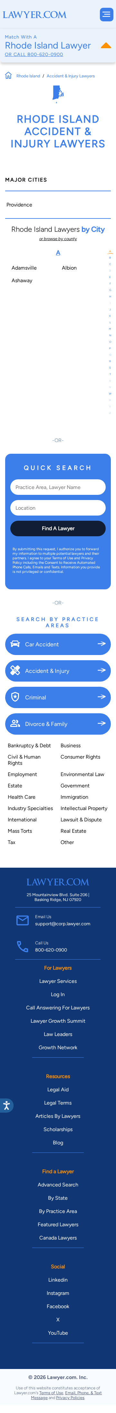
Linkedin (58, 1280)
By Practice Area (58, 1211)
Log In (58, 994)
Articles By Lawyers (57, 1116)
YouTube (58, 1333)
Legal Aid (58, 1089)
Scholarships (58, 1129)
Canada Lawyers (58, 1238)
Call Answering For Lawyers (58, 1008)
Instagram (58, 1293)
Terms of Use (51, 1392)
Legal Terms (58, 1103)
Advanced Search (58, 1185)
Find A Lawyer (58, 528)
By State (58, 1198)
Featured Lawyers (58, 1224)
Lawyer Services (58, 981)
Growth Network (58, 1047)
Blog (58, 1143)
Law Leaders (58, 1034)
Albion (69, 268)
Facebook (58, 1306)
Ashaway (22, 280)
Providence (19, 205)
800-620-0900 (45, 54)
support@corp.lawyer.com (62, 924)
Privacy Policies (70, 1397)
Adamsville (24, 268)
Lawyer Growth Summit (58, 1021)
